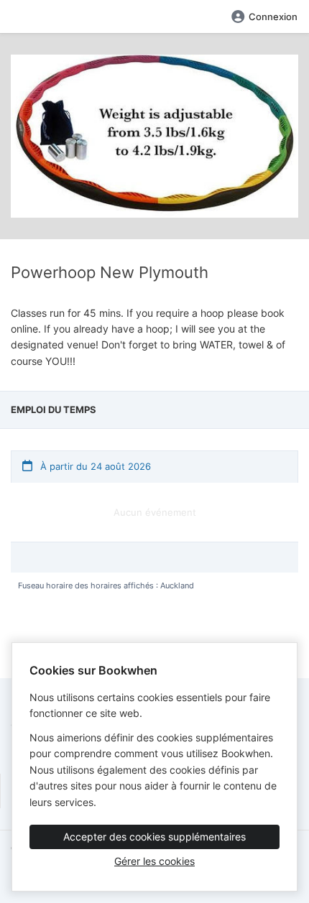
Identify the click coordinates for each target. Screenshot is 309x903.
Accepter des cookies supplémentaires (154, 836)
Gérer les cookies (154, 861)
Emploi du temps (53, 409)
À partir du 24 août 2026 (94, 466)
